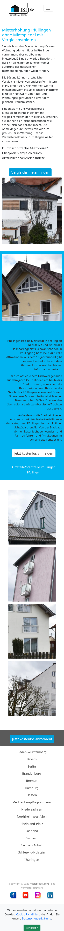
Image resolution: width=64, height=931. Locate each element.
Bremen (31, 781)
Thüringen (31, 859)
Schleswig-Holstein (31, 852)
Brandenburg (31, 773)
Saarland (31, 831)
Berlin (31, 766)
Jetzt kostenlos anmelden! (32, 739)
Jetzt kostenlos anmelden (33, 453)
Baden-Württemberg (32, 752)
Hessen (32, 795)
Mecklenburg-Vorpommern (31, 802)
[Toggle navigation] (48, 8)
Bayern (32, 759)
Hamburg (31, 788)
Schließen (32, 110)
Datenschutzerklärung (36, 918)
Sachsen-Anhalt (32, 845)
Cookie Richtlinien (27, 914)
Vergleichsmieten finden (30, 172)
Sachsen (32, 838)
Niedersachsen (31, 809)
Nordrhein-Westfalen (32, 816)
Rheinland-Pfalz (31, 824)
